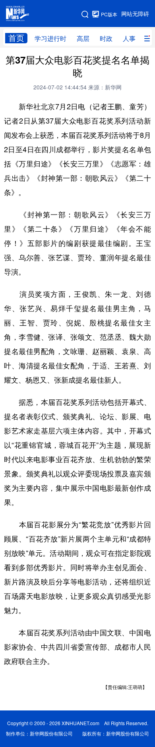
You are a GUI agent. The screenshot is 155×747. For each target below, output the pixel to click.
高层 (83, 38)
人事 (129, 38)
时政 (106, 38)
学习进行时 (50, 38)
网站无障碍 (135, 14)
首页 (16, 38)
